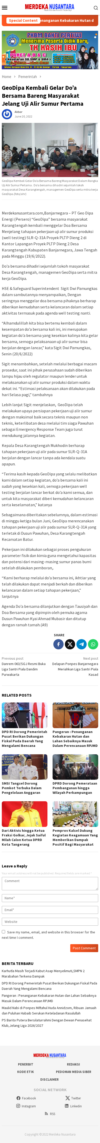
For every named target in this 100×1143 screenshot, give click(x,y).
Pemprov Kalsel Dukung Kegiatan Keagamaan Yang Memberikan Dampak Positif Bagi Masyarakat (75, 837)
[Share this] (58, 644)
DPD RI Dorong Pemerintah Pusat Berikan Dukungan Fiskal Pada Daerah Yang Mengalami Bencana (24, 738)
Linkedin (76, 1106)
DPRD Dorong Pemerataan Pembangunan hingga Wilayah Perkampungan (75, 788)
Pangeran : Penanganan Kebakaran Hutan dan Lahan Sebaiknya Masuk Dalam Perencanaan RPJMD (75, 738)
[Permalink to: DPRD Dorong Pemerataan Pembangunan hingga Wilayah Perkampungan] (75, 767)
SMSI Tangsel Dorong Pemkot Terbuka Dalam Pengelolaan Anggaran (22, 788)
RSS (52, 1114)
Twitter (76, 1098)
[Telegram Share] (81, 644)
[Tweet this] (70, 644)
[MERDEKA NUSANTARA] (50, 7)
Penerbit (25, 1064)
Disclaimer (49, 1079)
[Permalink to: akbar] (7, 113)
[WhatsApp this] (93, 644)
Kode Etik (25, 1072)
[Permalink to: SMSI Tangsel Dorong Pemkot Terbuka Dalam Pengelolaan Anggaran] (24, 767)
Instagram (29, 1106)
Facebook (29, 1098)
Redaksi (73, 1064)
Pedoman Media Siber (73, 1072)
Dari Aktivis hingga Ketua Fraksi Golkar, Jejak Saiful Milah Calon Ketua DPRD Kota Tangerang (24, 837)
